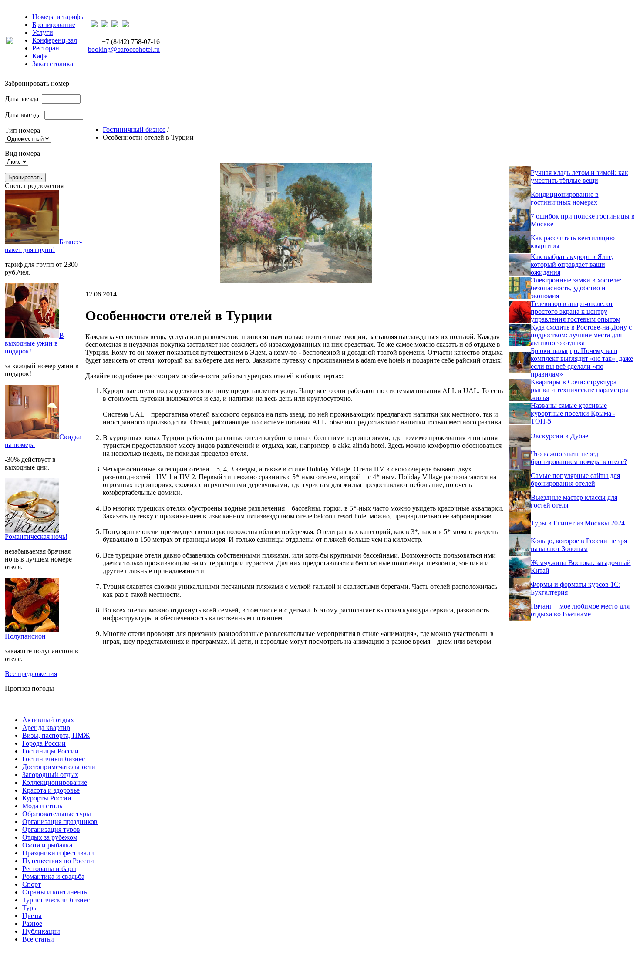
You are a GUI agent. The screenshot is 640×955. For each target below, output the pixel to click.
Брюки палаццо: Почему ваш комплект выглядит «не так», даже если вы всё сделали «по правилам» (582, 362)
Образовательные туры (56, 813)
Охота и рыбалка (47, 845)
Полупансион (25, 636)
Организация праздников (60, 821)
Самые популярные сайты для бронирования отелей (575, 479)
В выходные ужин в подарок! (34, 343)
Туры (30, 907)
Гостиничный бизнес (134, 129)
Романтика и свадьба (53, 876)
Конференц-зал (54, 40)
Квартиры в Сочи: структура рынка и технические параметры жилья (579, 389)
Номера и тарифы (58, 16)
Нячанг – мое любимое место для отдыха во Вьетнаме (580, 610)
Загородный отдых (50, 774)
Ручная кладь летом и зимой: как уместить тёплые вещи (579, 176)
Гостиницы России (50, 751)
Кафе (39, 56)
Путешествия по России (58, 860)
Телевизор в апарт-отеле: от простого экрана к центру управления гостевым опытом (575, 311)
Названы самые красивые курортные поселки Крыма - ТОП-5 (573, 413)
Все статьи (38, 939)
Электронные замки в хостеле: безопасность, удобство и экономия (576, 287)
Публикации (41, 931)
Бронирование (53, 24)
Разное (32, 923)
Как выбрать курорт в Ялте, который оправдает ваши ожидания (572, 264)
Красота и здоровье (51, 790)
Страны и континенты (55, 892)
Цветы (32, 915)
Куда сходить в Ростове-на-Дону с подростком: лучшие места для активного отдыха (581, 334)
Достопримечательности (58, 766)
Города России (44, 743)
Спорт (31, 884)
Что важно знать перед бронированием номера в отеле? (579, 457)
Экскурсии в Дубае (559, 436)
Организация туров (51, 829)
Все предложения (31, 673)
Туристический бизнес (56, 900)
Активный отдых (48, 719)
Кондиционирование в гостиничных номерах (565, 198)
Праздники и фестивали (58, 853)
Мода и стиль (42, 806)
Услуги (42, 32)
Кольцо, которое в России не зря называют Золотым (579, 544)
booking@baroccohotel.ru (124, 49)
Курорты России (46, 798)
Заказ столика (52, 63)
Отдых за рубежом (49, 837)
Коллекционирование (54, 782)
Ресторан (45, 48)
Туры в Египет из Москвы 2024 (578, 523)
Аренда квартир (46, 727)
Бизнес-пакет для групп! (43, 245)
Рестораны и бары (49, 868)
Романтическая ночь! (36, 536)
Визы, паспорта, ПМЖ (56, 735)
